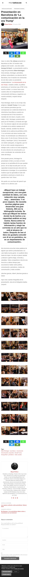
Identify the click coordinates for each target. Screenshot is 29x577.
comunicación (19, 451)
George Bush (4, 454)
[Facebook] (17, 53)
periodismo (11, 454)
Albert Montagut (5, 451)
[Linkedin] (11, 53)
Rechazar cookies (7, 571)
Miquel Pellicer (8, 24)
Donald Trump (18, 452)
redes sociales (18, 454)
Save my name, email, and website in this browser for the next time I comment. (14, 555)
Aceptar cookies (6, 574)
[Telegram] (11, 56)
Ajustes (15, 571)
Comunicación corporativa (7, 452)
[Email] (17, 56)
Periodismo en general (19, 8)
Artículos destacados (7, 8)
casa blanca (13, 451)
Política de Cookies (19, 568)
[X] (6, 53)
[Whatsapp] (23, 53)
